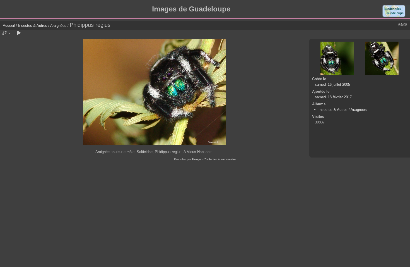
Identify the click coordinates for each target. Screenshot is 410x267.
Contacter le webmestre (220, 159)
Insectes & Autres (33, 25)
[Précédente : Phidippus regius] (337, 58)
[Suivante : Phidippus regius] (382, 58)
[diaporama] (19, 33)
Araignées (58, 25)
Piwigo (196, 159)
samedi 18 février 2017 (333, 97)
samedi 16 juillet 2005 (332, 84)
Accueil (9, 25)
